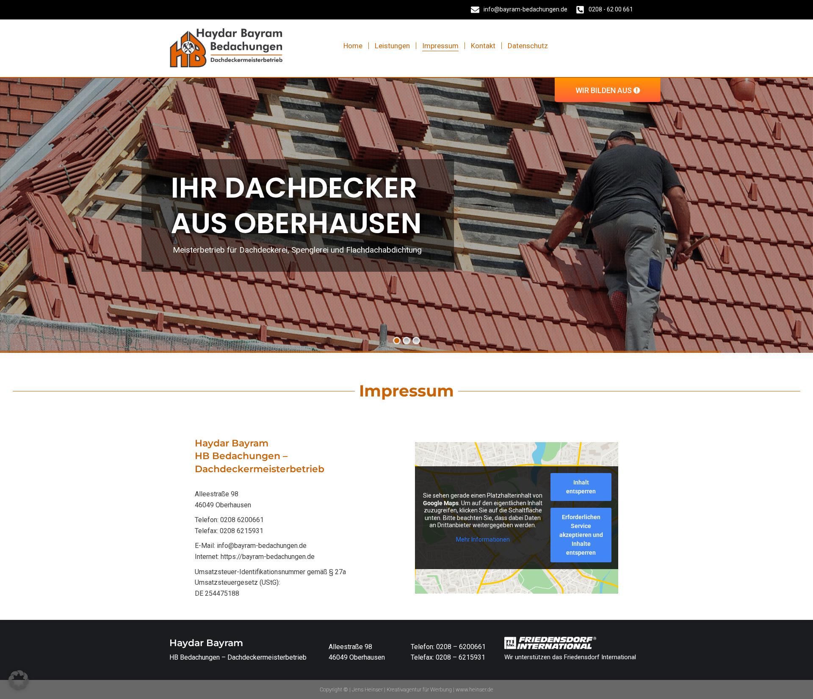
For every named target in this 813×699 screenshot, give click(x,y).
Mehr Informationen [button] (483, 539)
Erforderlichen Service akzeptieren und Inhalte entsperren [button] (581, 535)
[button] (18, 680)
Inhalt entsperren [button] (581, 487)
